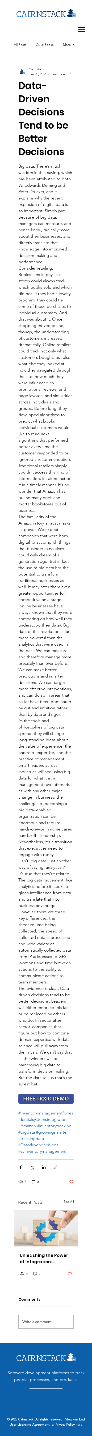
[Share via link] (55, 1167)
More (67, 44)
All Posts (20, 44)
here (78, 1424)
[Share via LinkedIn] (44, 1167)
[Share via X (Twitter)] (32, 1167)
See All (68, 1201)
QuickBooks (45, 44)
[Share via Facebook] (20, 1167)
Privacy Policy (65, 1424)
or (52, 1424)
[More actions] (71, 72)
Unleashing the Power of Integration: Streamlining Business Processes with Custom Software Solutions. (46, 1258)
